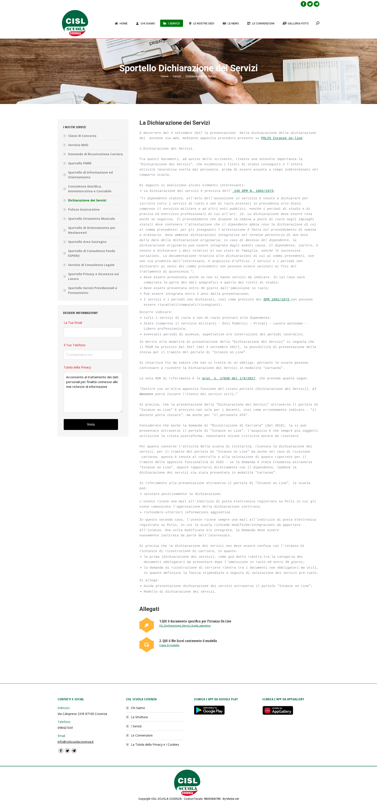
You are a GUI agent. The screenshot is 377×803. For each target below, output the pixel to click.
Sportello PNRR (79, 163)
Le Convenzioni (142, 735)
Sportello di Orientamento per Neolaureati (91, 230)
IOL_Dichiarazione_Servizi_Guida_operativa (185, 625)
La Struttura (139, 717)
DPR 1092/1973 (277, 300)
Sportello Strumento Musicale (91, 219)
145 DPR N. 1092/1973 (252, 191)
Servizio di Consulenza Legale (91, 265)
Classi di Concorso (82, 136)
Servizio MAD (78, 145)
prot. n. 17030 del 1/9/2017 (228, 378)
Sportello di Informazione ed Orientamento (90, 174)
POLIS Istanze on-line (281, 138)
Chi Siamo (138, 708)
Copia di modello (169, 645)
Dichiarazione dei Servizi (87, 200)
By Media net (231, 798)
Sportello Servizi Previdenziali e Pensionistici (92, 290)
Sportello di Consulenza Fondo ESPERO (91, 253)
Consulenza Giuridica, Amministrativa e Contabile (89, 188)
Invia (91, 424)
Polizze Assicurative (84, 209)
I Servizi (136, 726)
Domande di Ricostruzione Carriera (95, 154)
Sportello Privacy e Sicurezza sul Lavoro (93, 276)
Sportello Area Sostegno (87, 242)
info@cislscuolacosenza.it (76, 742)
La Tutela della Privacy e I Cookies (155, 744)
